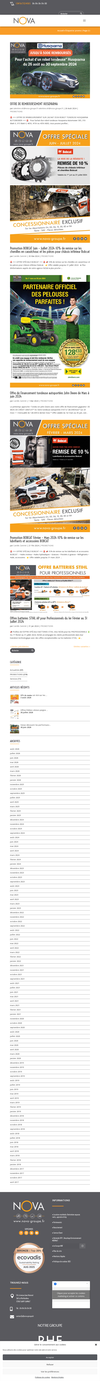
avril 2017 (14, 1182)
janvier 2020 (15, 1058)
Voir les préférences (50, 1371)
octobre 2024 (16, 828)
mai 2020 (14, 1045)
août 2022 (14, 930)
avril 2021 (14, 1001)
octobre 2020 (16, 1023)
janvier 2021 (15, 1014)
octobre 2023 (16, 877)
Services (13, 679)
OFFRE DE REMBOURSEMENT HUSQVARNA (34, 104)
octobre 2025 (16, 789)
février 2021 (15, 1009)
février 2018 (15, 1160)
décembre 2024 (17, 819)
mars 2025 (14, 806)
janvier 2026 (15, 780)
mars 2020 (14, 1054)
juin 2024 (14, 842)
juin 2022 (14, 939)
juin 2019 (14, 1089)
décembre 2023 (17, 868)
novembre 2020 (17, 1018)
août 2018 (14, 1133)
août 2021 (14, 983)
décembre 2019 (17, 1063)
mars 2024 (14, 855)
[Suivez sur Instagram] (26, 1233)
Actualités (14, 670)
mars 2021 (14, 1005)
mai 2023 (14, 895)
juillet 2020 (15, 1036)
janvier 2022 (15, 961)
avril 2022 (14, 948)
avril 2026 (14, 766)
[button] (96, 1344)
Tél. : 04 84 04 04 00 (24, 1308)
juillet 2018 (15, 1138)
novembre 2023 (17, 872)
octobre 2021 (16, 974)
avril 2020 (14, 1049)
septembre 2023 (17, 881)
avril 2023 (14, 899)
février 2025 (15, 811)
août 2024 (14, 837)
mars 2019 (14, 1102)
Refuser (50, 1364)
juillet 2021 (15, 987)
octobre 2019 (16, 1071)
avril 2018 (14, 1151)
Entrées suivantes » (82, 646)
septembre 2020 (17, 1027)
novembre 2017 (17, 1173)
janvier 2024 (15, 864)
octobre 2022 (16, 921)
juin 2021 (14, 992)
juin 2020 (14, 1040)
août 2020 (14, 1032)
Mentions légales (57, 1377)
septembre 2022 (17, 926)
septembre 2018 (17, 1129)
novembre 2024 (17, 824)
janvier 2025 (15, 815)
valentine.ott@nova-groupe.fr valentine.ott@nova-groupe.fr (38, 108)
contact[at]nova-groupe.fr (25, 1316)
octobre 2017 (16, 1177)
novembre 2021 (17, 970)
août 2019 (14, 1080)
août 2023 (14, 886)
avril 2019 (14, 1098)
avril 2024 (14, 850)
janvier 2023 (15, 908)
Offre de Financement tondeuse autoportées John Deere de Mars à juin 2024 (49, 395)
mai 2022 (14, 943)
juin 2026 (14, 758)
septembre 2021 (17, 979)
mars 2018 (14, 1155)
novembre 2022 (17, 917)
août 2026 (14, 749)
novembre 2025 (17, 784)
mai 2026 (14, 762)
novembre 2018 (17, 1120)
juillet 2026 (15, 753)
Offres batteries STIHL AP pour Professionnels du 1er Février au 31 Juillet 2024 (48, 620)
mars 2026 (14, 771)
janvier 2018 (15, 1164)
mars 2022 (14, 952)
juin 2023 (14, 890)
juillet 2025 (15, 797)
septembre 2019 (17, 1076)
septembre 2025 (17, 793)
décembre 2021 (17, 965)
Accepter (50, 1357)
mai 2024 (14, 846)
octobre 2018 (16, 1124)
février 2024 (15, 859)
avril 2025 (14, 802)
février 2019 (15, 1107)
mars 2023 (14, 903)
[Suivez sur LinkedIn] (31, 1233)
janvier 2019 (15, 1111)
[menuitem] (67, 1216)
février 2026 (15, 775)
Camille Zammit (20, 256)
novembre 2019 (17, 1067)
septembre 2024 (17, 833)
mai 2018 (14, 1146)
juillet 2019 (15, 1085)
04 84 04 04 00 (39, 3)
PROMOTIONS (16, 111)
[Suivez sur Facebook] (21, 1233)
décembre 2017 (17, 1169)
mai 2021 (14, 996)
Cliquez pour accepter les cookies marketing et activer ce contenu (71, 1294)
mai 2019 (14, 1093)
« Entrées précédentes (19, 646)
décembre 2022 (17, 912)
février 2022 (15, 956)
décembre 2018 (17, 1116)
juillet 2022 (15, 934)
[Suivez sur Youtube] (37, 1233)
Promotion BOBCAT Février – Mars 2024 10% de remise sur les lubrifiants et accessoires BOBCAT (47, 539)
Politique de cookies (42, 1377)
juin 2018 (14, 1142)
